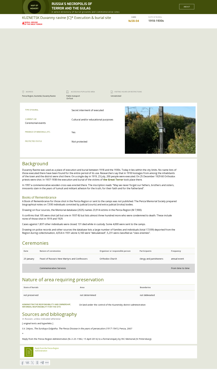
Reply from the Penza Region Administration (47, 349)
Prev (127, 127)
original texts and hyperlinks (37, 323)
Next (193, 127)
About (187, 6)
